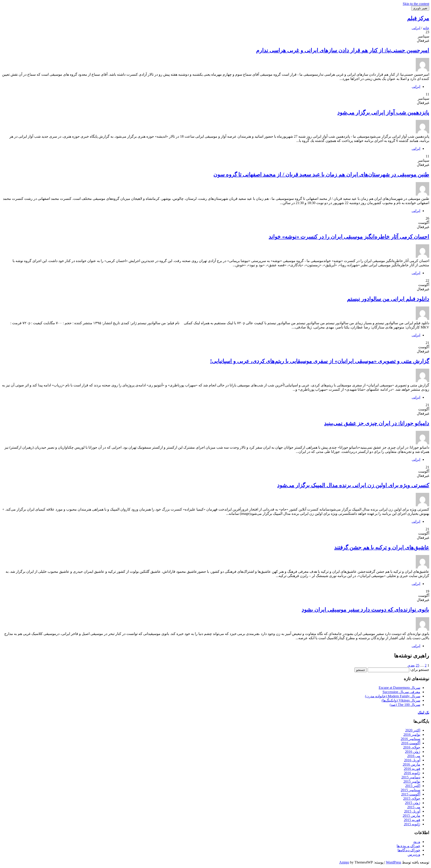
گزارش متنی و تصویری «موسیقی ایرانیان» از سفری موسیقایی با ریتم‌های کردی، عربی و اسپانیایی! (319, 361)
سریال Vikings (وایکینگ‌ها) (401, 700)
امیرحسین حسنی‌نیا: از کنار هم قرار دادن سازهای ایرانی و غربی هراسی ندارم (342, 50)
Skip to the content (416, 4)
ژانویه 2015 (412, 824)
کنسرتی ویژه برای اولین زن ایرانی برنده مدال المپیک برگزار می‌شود (353, 485)
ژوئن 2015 (412, 803)
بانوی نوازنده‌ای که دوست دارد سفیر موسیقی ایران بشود (365, 609)
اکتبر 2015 (412, 786)
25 (417, 665)
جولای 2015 (411, 798)
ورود (416, 842)
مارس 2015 (411, 815)
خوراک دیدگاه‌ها (409, 850)
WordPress (393, 862)
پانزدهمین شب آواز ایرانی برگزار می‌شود (383, 112)
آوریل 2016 (412, 760)
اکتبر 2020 (412, 730)
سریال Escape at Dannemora (399, 688)
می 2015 (413, 807)
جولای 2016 (411, 747)
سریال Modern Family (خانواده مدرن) (392, 696)
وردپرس (414, 854)
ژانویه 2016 (412, 773)
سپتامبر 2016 (410, 739)
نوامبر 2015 (411, 781)
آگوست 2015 (410, 794)
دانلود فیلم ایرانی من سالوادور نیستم (388, 299)
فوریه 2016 (412, 769)
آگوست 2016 (410, 743)
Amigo (344, 862)
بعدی (411, 665)
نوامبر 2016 (411, 734)
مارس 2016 (411, 764)
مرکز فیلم (418, 18)
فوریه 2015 (412, 820)
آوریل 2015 (412, 811)
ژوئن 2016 (412, 751)
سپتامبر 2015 (410, 790)
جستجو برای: (419, 670)
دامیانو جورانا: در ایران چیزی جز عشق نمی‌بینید (376, 423)
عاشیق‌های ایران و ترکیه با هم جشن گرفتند (381, 547)
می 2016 (413, 756)
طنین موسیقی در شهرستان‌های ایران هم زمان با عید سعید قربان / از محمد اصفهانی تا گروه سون (321, 174)
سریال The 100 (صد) (405, 705)
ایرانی (416, 86)
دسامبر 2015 (410, 777)
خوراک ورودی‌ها (408, 846)
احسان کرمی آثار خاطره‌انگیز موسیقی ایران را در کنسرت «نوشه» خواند (349, 237)
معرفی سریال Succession (401, 692)
